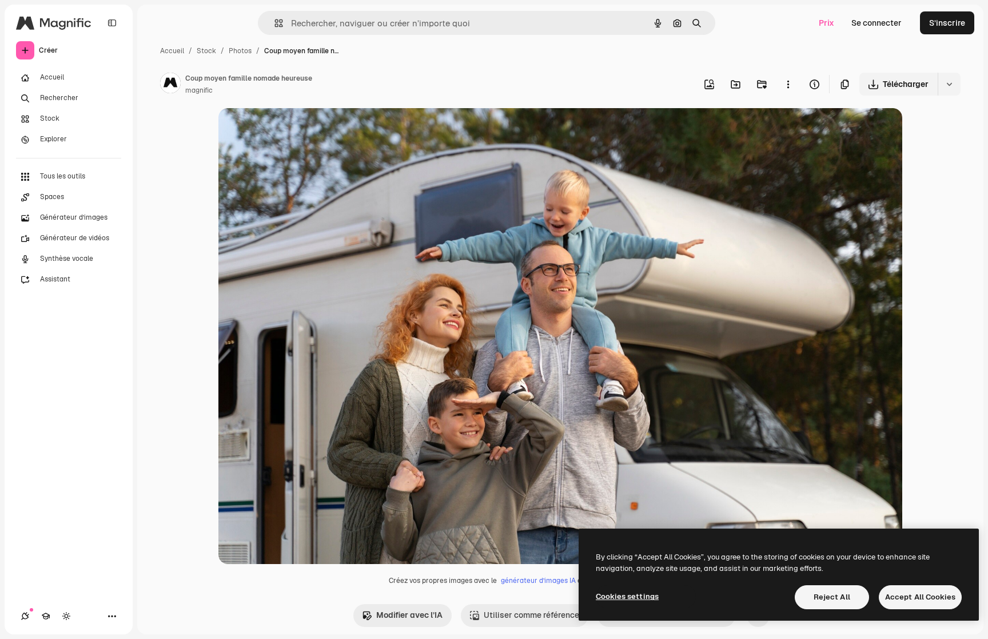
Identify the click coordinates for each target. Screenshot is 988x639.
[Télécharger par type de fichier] (949, 84)
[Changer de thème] (66, 616)
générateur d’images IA (538, 580)
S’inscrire (947, 23)
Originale (294, 130)
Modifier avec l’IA (409, 615)
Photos (240, 50)
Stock (206, 50)
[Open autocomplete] (274, 23)
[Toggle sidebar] (112, 23)
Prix (826, 23)
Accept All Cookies (920, 597)
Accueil (172, 50)
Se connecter (876, 23)
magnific (199, 90)
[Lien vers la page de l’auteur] (170, 85)
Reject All (832, 597)
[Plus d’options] (787, 84)
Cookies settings (627, 596)
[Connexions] (25, 616)
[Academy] (46, 616)
